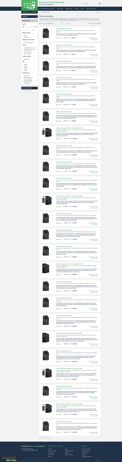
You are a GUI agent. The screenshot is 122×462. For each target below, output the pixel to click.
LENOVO (26, 37)
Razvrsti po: (41, 23)
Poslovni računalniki (50, 8)
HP (25, 35)
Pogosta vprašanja (69, 454)
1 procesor (26, 59)
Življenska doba (68, 8)
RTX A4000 (26, 75)
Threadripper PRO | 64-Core (29, 47)
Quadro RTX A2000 (28, 80)
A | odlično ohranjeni (28, 42)
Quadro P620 (27, 83)
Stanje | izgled (60, 8)
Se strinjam (8, 460)
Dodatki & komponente (86, 456)
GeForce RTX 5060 (28, 78)
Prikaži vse (68, 23)
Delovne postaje (85, 452)
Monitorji (84, 454)
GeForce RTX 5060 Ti (28, 77)
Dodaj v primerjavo (94, 38)
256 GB (26, 64)
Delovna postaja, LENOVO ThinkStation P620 (69, 128)
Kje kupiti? (67, 452)
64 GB (26, 67)
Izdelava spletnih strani (91, 460)
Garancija (77, 8)
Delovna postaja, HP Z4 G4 (64, 28)
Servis (82, 8)
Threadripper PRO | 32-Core (30, 49)
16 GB (25, 70)
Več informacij (95, 39)
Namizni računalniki (86, 450)
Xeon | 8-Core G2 (27, 52)
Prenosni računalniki (86, 449)
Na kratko (41, 8)
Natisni (99, 12)
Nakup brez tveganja (90, 8)
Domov (40, 12)
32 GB (26, 69)
